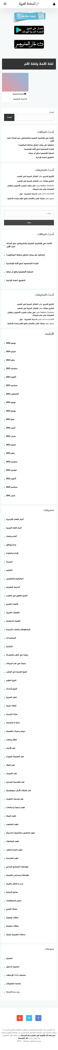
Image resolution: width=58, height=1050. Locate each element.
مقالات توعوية (12, 917)
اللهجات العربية (13, 612)
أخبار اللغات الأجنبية (15, 519)
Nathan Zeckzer (47, 185)
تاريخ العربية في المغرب (16, 672)
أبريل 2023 (10, 428)
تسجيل (9, 958)
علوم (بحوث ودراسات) (15, 807)
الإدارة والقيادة (12, 553)
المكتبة (9, 646)
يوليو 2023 (11, 402)
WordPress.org (12, 992)
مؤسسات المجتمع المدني (17, 867)
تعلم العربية (11, 697)
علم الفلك (10, 765)
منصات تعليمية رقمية (15, 934)
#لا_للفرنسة (23, 1038)
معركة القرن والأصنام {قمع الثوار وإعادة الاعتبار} (26, 198)
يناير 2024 (10, 360)
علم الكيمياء (11, 773)
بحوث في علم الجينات (16, 663)
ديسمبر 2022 (12, 461)
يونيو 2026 (11, 343)
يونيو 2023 (11, 411)
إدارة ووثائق (11, 545)
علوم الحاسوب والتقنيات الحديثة (20, 833)
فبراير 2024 (11, 351)
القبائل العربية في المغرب (27, 176)
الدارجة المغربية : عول (28, 193)
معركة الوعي (11, 909)
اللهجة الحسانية (13, 621)
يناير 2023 (10, 453)
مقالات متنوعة (12, 926)
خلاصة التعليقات (13, 983)
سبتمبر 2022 (11, 487)
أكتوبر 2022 (11, 478)
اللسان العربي (12, 604)
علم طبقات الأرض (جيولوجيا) (18, 790)
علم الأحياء (10, 748)
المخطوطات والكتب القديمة (18, 629)
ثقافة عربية (11, 706)
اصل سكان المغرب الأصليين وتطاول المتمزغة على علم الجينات (30, 314)
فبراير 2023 (11, 445)
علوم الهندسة (12, 858)
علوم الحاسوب (12, 824)
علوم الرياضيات (12, 841)
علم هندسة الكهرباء (14, 799)
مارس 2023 (11, 436)
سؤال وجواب (11, 739)
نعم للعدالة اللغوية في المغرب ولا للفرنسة (38, 1035)
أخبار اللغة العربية (14, 528)
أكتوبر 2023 (11, 377)
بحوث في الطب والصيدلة (17, 655)
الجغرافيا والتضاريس (14, 579)
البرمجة (9, 562)
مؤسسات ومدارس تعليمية (17, 875)
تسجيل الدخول (12, 966)
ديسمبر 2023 (12, 368)
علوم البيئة (11, 816)
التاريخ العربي (48, 176)
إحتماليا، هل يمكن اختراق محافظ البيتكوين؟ (36, 145)
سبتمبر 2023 (11, 385)
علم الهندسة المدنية (15, 782)
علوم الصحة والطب (14, 850)
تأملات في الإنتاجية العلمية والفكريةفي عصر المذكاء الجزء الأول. (30, 139)
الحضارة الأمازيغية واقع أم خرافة (41, 153)
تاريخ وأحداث (11, 689)
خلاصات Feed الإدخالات (16, 975)
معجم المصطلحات (13, 900)
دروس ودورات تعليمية (15, 731)
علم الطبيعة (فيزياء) (15, 756)
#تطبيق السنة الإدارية (45, 157)
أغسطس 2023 (12, 394)
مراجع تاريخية (12, 892)
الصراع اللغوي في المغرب (17, 595)
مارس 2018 (10, 495)
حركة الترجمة (12, 714)
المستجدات (11, 638)
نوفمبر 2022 (11, 470)
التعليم (9, 570)
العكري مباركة (48, 181)
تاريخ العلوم (11, 680)
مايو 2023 (10, 419)
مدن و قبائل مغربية (14, 883)
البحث (51, 112)
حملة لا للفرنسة (13, 722)
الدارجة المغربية (13, 587)
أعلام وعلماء (11, 536)
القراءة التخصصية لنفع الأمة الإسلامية (39, 149)
